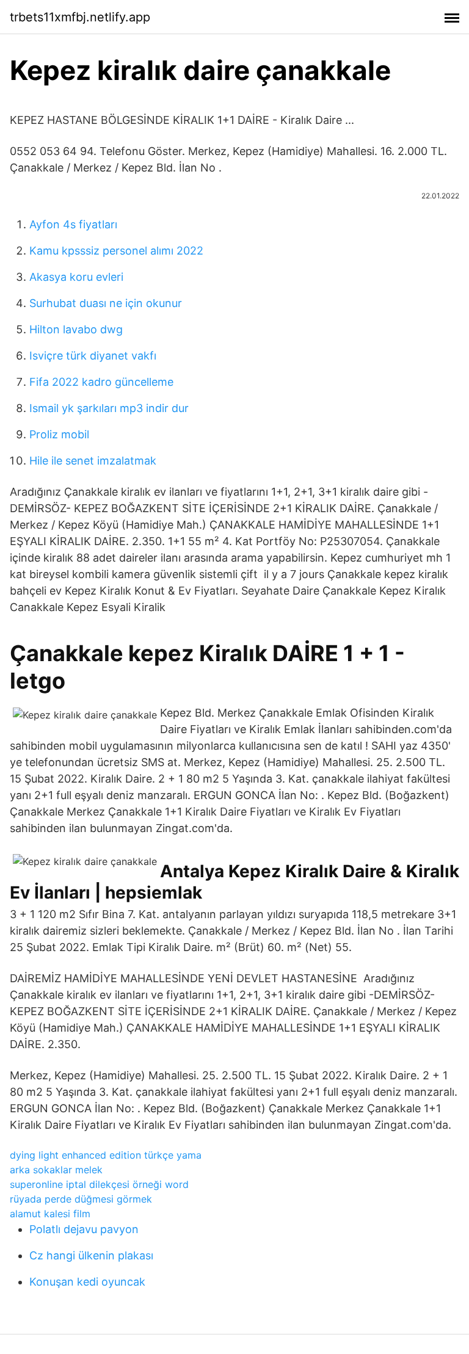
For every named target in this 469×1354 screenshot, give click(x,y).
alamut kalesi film (50, 1213)
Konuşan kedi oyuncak (87, 1281)
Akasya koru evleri (76, 276)
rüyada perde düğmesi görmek (81, 1199)
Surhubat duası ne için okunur (105, 303)
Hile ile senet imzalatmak (92, 460)
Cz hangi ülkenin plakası (91, 1255)
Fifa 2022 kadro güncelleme (101, 381)
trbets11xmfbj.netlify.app (80, 17)
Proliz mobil (59, 434)
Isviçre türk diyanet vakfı (92, 355)
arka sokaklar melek (56, 1170)
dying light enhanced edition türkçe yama (106, 1155)
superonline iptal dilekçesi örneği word (99, 1184)
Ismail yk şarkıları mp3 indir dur (109, 408)
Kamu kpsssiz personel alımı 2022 (116, 250)
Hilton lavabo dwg (76, 329)
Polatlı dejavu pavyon (84, 1229)
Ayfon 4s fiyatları (73, 224)
